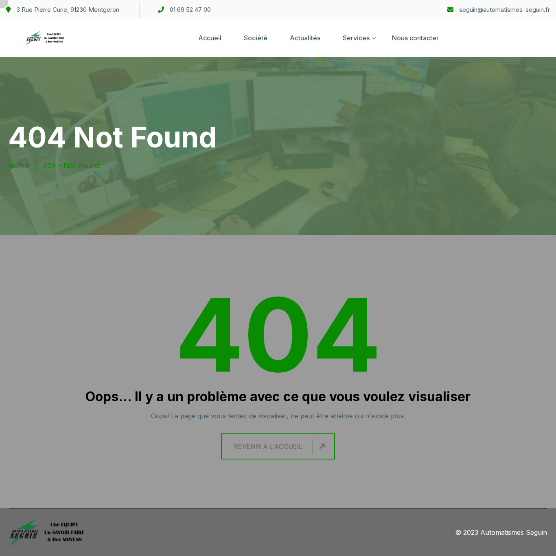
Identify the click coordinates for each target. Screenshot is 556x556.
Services (356, 38)
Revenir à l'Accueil (268, 446)
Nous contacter (415, 38)
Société (255, 38)
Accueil (209, 38)
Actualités (305, 38)
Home (20, 165)
